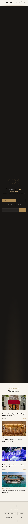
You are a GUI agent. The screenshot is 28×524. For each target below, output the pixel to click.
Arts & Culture (14, 509)
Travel (19, 204)
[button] (3, 3)
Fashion (21, 513)
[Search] (25, 3)
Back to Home (10, 200)
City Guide (19, 517)
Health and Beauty (10, 513)
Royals (21, 200)
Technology (9, 517)
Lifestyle (9, 204)
